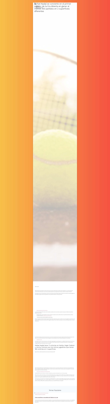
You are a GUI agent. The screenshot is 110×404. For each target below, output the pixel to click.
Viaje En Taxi (38, 6)
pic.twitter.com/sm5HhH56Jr (47, 315)
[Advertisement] (55, 302)
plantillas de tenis (39, 339)
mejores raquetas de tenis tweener (42, 310)
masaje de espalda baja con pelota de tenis (43, 371)
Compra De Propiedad (39, 7)
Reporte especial (38, 8)
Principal (37, 5)
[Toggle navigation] (37, 4)
